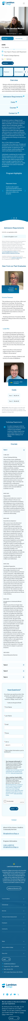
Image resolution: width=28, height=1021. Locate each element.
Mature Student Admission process (11, 253)
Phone (7, 733)
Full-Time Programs (11, 33)
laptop (9, 434)
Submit (12, 808)
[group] (8, 72)
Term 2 (5, 665)
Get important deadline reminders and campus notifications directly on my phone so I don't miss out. (14, 786)
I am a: (7, 741)
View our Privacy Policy (16, 773)
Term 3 (5, 671)
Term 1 (5, 450)
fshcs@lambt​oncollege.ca (11, 833)
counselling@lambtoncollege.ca (10, 251)
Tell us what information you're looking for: (14, 751)
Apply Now (5, 63)
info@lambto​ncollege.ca (10, 847)
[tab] (14, 96)
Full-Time (4, 38)
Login (4, 959)
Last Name (8, 715)
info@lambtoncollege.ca (9, 963)
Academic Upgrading (16, 257)
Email (6, 724)
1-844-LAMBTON (8, 845)
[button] (24, 3)
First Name (8, 707)
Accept (11, 1018)
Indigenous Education (13, 888)
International (18, 38)
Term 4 (5, 677)
